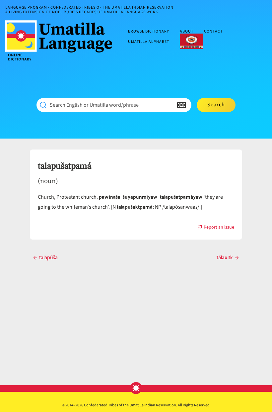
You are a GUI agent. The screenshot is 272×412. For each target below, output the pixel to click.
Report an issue (219, 228)
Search (216, 104)
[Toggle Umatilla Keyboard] (181, 105)
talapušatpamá (64, 166)
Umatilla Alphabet (148, 41)
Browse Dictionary (148, 31)
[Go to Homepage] (61, 40)
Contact (213, 31)
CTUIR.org (191, 41)
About (186, 31)
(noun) (48, 180)
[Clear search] (168, 105)
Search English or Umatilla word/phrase (94, 105)
